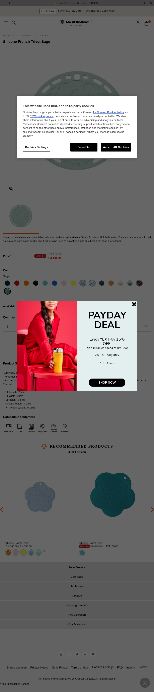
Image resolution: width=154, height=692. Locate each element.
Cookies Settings (36, 147)
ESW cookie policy (41, 116)
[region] (77, 127)
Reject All (84, 147)
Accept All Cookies (116, 147)
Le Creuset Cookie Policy (108, 112)
